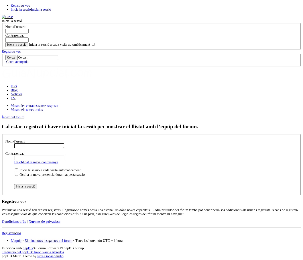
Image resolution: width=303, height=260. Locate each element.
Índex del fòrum (13, 117)
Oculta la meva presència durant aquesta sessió (52, 174)
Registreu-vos (20, 5)
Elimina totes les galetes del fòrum (48, 240)
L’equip (16, 240)
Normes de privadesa (44, 221)
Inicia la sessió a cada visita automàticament (60, 44)
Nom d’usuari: (15, 27)
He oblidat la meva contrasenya (36, 162)
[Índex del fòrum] (52, 78)
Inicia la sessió (21, 9)
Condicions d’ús (14, 221)
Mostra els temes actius (27, 109)
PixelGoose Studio (50, 256)
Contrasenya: (14, 35)
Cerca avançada (17, 62)
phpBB (28, 248)
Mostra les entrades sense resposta (34, 106)
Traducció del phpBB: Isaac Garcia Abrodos (33, 252)
